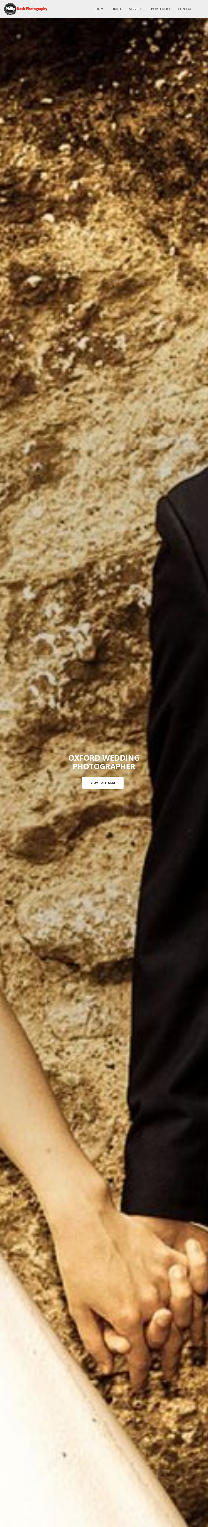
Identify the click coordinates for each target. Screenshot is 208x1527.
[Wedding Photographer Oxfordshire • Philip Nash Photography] (26, 9)
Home (100, 9)
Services (136, 9)
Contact (186, 9)
